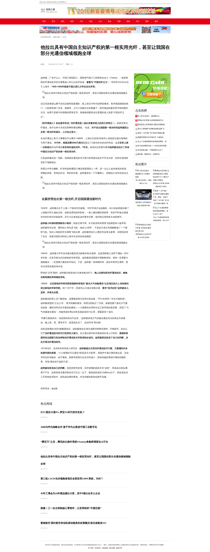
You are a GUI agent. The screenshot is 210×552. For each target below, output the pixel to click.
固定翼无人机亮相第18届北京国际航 (151, 124)
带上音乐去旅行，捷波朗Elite (149, 116)
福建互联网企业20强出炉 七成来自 (151, 137)
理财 (147, 21)
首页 (44, 21)
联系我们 (98, 548)
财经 (62, 21)
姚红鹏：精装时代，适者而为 (149, 154)
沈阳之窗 (56, 37)
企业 (100, 21)
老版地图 (105, 548)
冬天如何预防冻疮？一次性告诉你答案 (152, 146)
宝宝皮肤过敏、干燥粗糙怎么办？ (150, 150)
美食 (109, 21)
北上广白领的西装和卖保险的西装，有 (152, 141)
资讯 (53, 21)
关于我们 (91, 548)
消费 (119, 21)
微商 (156, 21)
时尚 (137, 21)
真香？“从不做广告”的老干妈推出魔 (151, 133)
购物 (128, 21)
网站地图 (112, 548)
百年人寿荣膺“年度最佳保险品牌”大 (151, 129)
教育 (72, 21)
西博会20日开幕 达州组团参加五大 (151, 120)
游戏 (90, 21)
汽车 (81, 21)
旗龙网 (54, 389)
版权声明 (119, 548)
